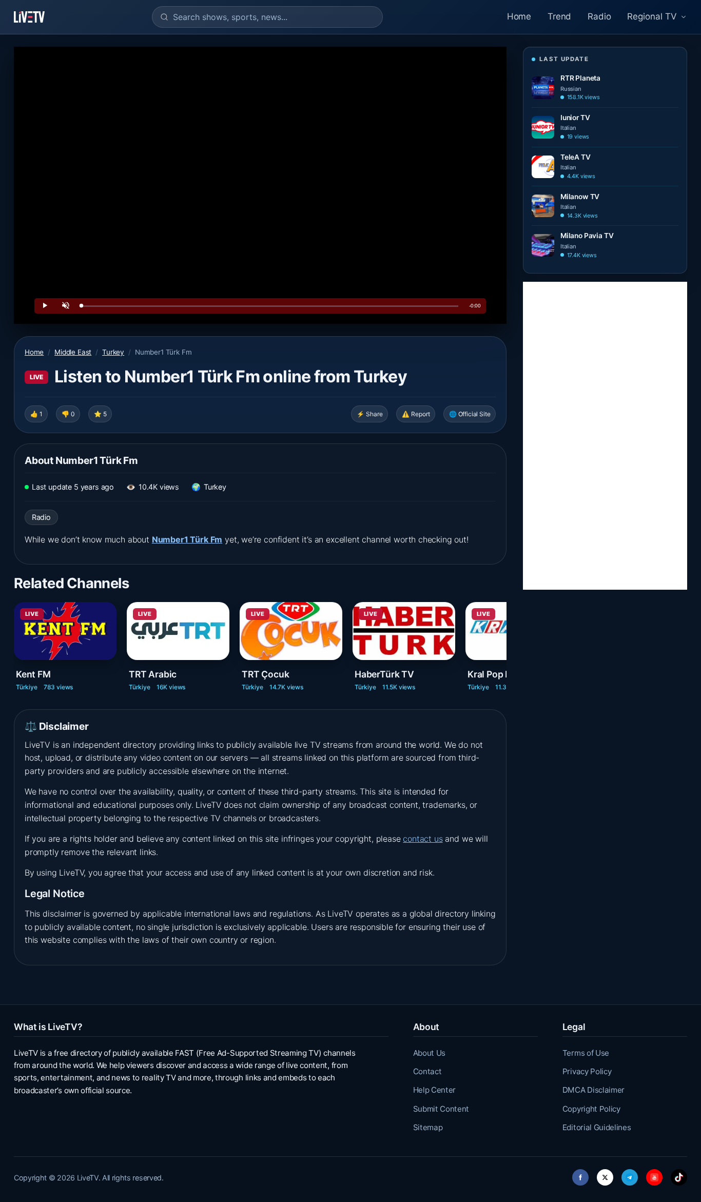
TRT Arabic (153, 674)
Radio (599, 16)
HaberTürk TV (384, 674)
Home (519, 16)
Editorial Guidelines (596, 1127)
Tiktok (679, 1174)
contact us (422, 838)
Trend (559, 16)
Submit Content (441, 1109)
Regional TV (652, 16)
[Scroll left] (15, 642)
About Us (429, 1053)
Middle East (72, 352)
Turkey (113, 352)
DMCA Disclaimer (593, 1090)
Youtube (654, 1174)
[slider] (270, 306)
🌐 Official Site (469, 414)
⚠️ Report (416, 414)
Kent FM (33, 674)
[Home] (29, 17)
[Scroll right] (505, 642)
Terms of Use (585, 1053)
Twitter (605, 1174)
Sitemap (428, 1127)
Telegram (629, 1174)
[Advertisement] (605, 436)
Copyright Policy (591, 1109)
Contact (427, 1071)
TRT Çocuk (265, 674)
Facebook (580, 1174)
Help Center (434, 1090)
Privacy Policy (587, 1071)
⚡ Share (370, 414)
